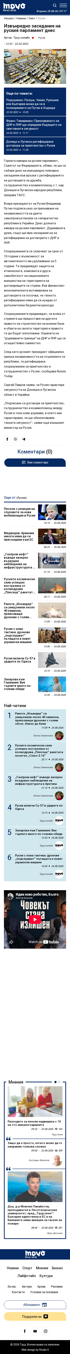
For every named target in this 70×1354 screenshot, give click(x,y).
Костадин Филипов (39, 1160)
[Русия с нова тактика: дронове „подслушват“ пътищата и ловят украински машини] (52, 635)
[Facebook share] (7, 439)
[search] (55, 5)
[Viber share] (15, 439)
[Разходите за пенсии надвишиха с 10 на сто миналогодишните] (35, 1101)
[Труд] (35, 1254)
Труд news (57, 1134)
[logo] (14, 7)
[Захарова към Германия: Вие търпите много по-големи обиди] (52, 684)
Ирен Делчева (55, 1233)
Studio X (44, 1349)
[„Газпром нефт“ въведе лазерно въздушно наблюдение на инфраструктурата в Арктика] (52, 560)
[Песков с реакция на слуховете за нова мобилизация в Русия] (52, 512)
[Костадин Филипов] (57, 1160)
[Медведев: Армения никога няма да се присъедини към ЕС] (52, 536)
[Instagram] (45, 1331)
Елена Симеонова (43, 735)
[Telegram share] (23, 439)
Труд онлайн (21, 37)
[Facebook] (24, 1331)
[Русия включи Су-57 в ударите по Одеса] (52, 660)
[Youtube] (35, 1331)
